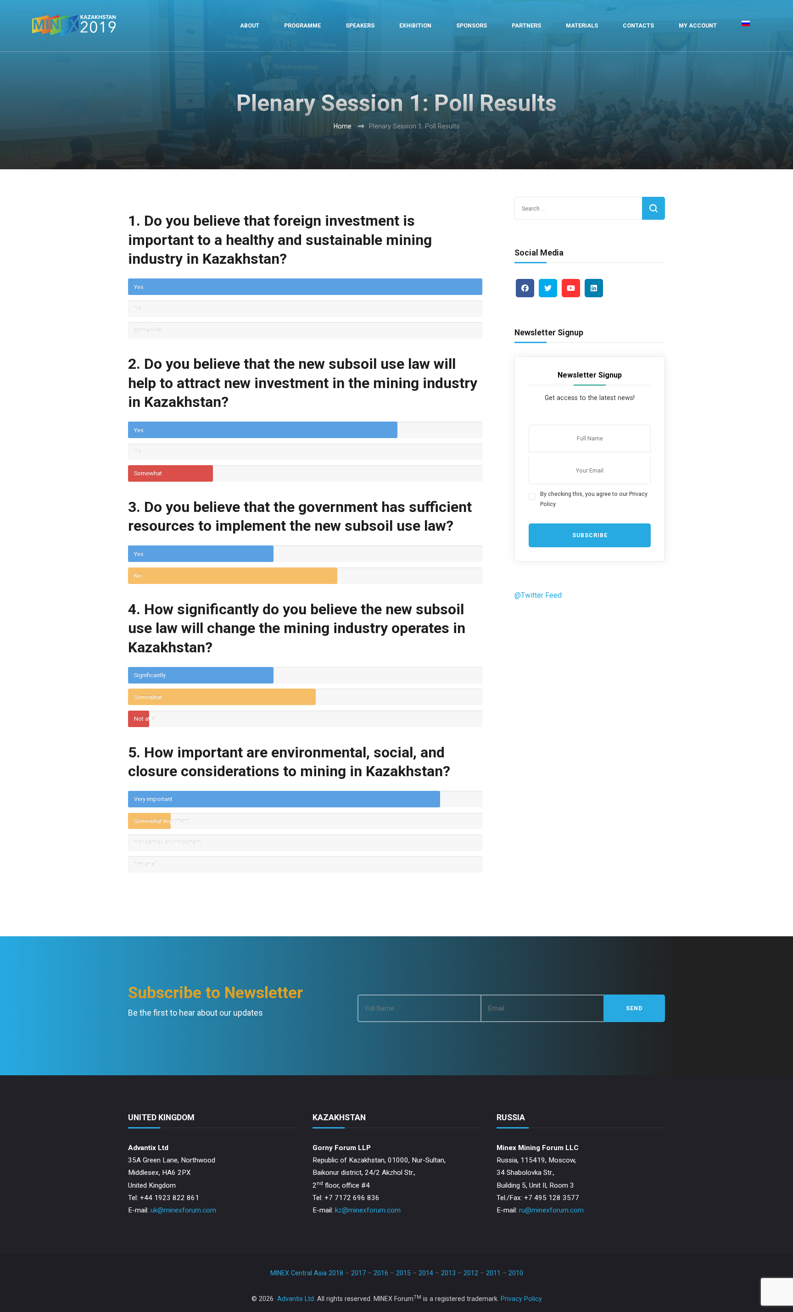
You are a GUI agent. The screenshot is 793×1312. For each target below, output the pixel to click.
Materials (582, 25)
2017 (358, 1273)
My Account (698, 25)
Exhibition (415, 25)
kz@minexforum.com (368, 1210)
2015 (403, 1273)
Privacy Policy (521, 1298)
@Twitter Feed (538, 595)
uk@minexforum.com (183, 1210)
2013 (448, 1273)
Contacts (638, 25)
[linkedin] (594, 288)
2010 (515, 1273)
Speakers (360, 25)
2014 (426, 1273)
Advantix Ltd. (296, 1298)
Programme (302, 25)
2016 (381, 1273)
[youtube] (571, 288)
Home (343, 126)
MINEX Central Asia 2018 (306, 1273)
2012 (471, 1273)
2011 (493, 1273)
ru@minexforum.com (551, 1210)
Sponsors (471, 25)
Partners (526, 25)
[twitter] (548, 288)
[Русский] (745, 25)
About (249, 25)
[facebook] (525, 288)
